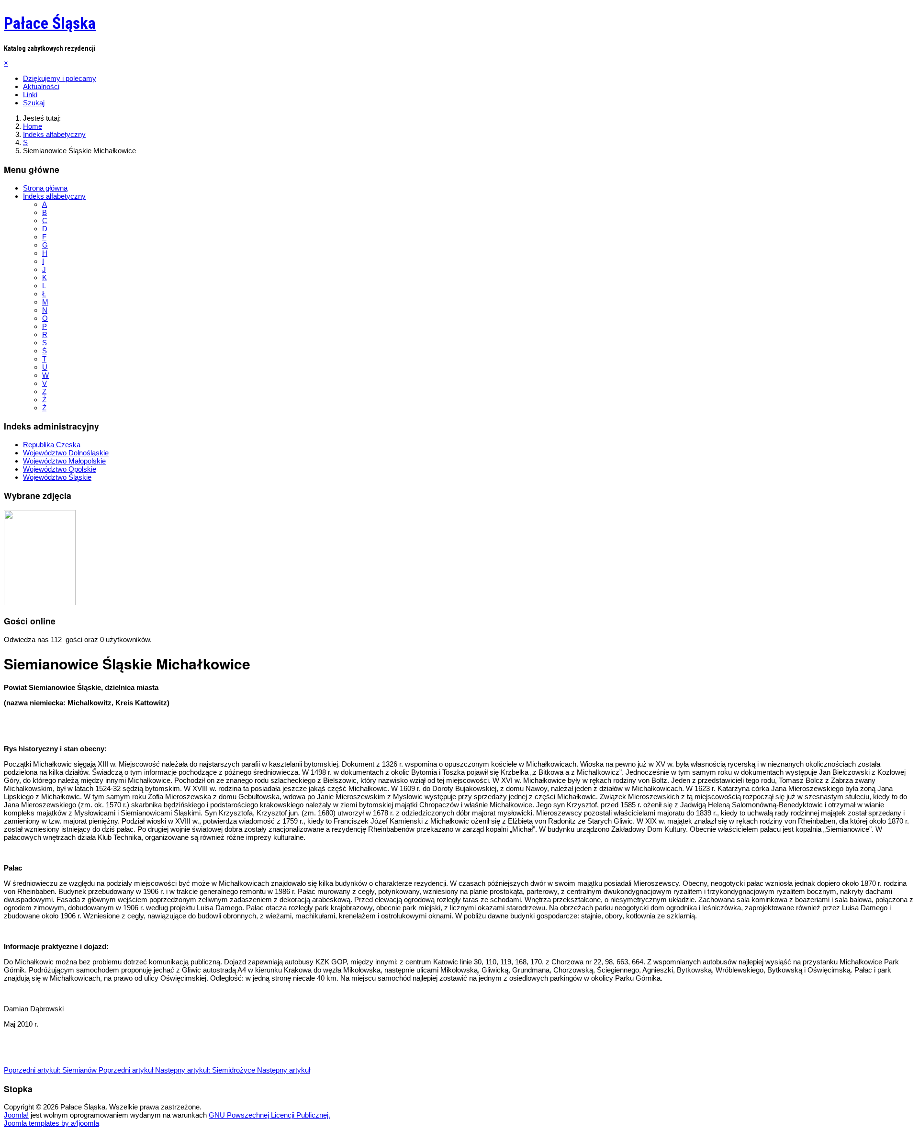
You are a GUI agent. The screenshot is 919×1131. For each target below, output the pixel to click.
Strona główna (45, 188)
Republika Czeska (51, 445)
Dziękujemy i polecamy (59, 78)
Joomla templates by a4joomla (51, 1123)
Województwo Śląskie (57, 477)
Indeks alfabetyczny (54, 196)
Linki (30, 94)
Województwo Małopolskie (64, 461)
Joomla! (16, 1115)
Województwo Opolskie (59, 469)
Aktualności (41, 86)
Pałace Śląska (50, 23)
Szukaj (34, 103)
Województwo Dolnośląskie (66, 453)
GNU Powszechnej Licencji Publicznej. (269, 1115)
